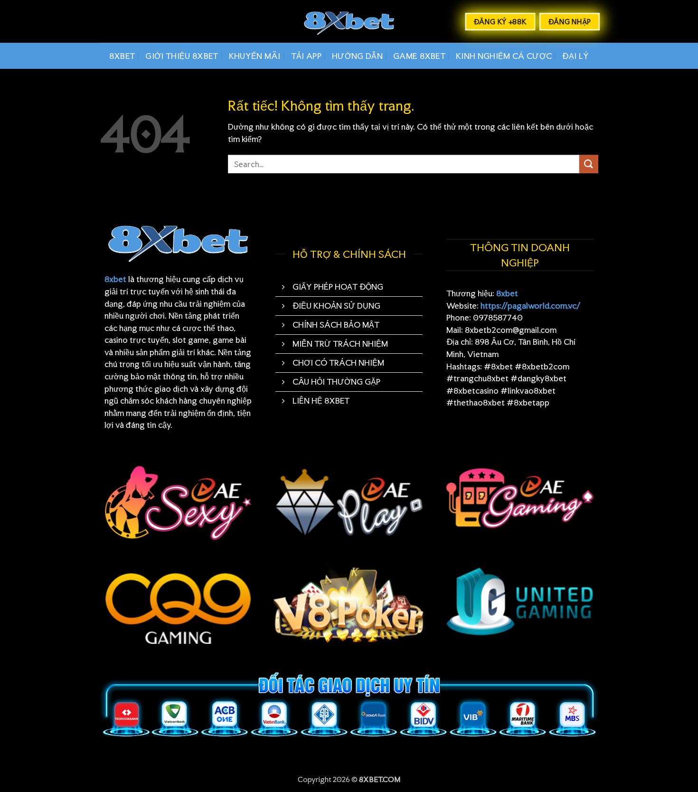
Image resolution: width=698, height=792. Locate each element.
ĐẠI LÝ (575, 56)
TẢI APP (306, 56)
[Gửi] (588, 164)
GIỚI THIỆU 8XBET (181, 56)
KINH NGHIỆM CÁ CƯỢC (504, 56)
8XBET (122, 56)
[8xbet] (349, 22)
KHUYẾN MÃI (255, 56)
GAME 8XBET (419, 56)
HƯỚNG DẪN (357, 56)
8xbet (115, 279)
